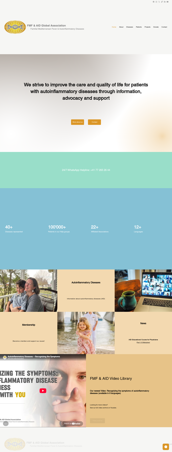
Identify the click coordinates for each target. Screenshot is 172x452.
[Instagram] (156, 2)
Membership (28, 324)
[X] (159, 2)
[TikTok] (162, 2)
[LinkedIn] (165, 2)
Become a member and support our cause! (28, 341)
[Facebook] (154, 2)
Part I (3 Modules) (143, 342)
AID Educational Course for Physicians (143, 340)
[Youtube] (168, 2)
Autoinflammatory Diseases (86, 282)
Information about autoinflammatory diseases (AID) (86, 299)
